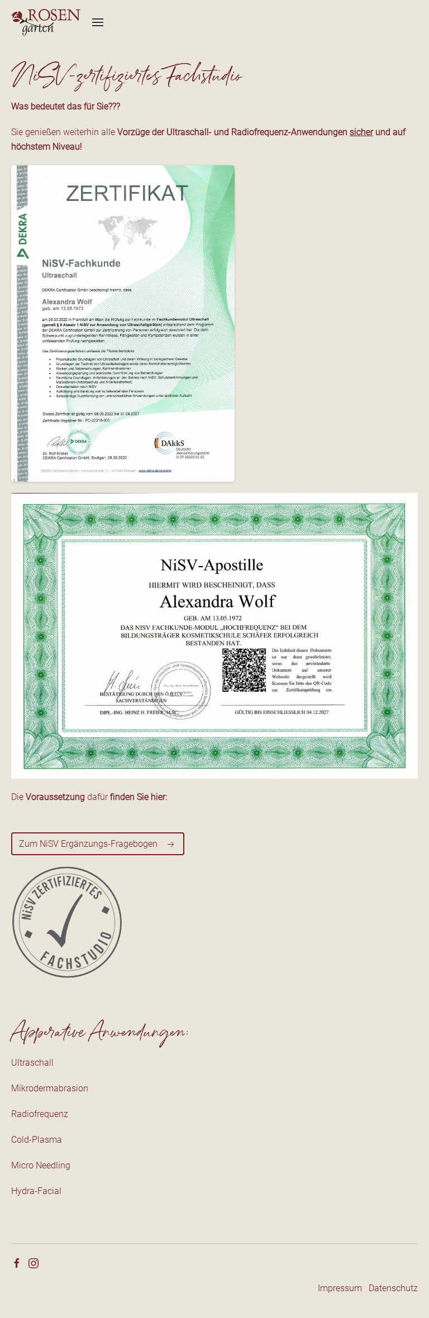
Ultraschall (32, 1062)
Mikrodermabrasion (49, 1088)
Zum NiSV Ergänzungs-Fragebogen (89, 843)
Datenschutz (393, 1288)
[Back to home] (46, 22)
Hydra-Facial (36, 1191)
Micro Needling (40, 1165)
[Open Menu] (97, 22)
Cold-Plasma (36, 1139)
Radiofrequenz (39, 1114)
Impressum (340, 1288)
